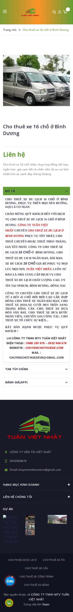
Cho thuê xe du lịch (22, 560)
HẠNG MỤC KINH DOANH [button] (21, 485)
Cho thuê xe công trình (37, 576)
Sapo (45, 604)
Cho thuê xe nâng (36, 585)
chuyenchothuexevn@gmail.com (36, 357)
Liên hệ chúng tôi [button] (17, 497)
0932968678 (18, 461)
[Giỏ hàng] (65, 11)
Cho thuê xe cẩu (36, 568)
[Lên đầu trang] (60, 603)
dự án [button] (8, 509)
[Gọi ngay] (9, 603)
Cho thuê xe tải (54, 560)
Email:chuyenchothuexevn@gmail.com (35, 469)
